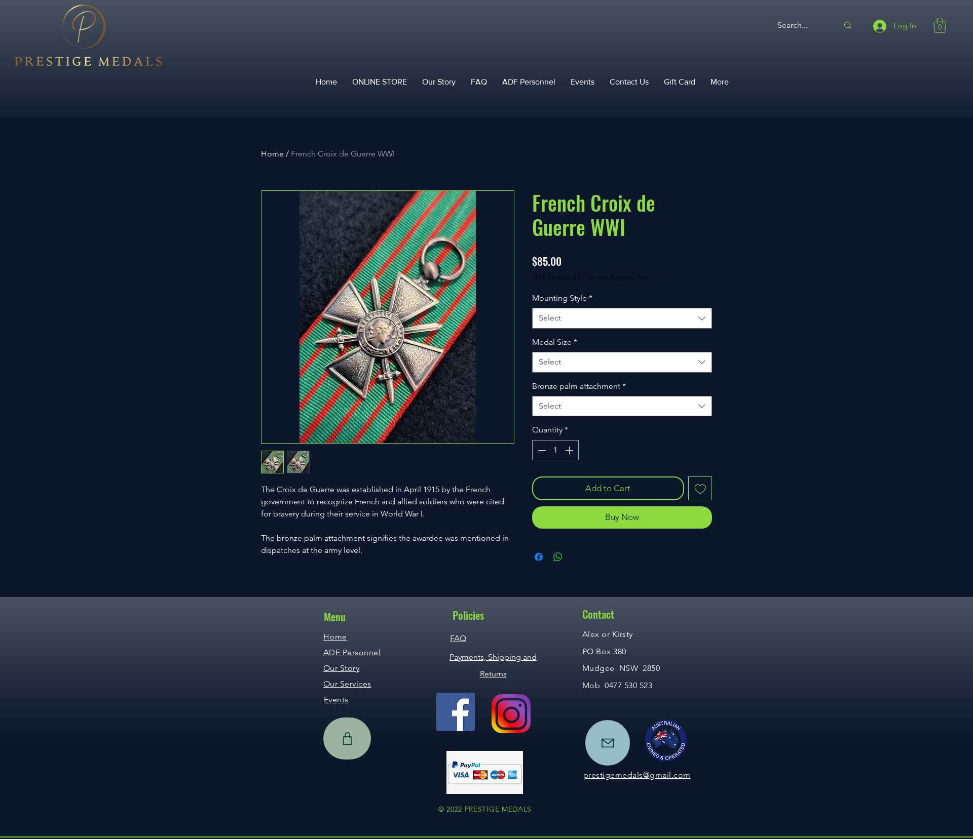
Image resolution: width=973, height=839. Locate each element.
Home (272, 153)
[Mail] (607, 743)
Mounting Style (562, 298)
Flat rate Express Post (616, 277)
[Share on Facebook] (539, 557)
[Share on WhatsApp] (558, 557)
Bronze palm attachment (579, 386)
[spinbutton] (555, 450)
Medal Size (554, 342)
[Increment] (570, 450)
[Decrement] (541, 450)
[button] (939, 25)
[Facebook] (455, 712)
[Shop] (347, 738)
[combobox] (622, 318)
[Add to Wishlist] (700, 488)
